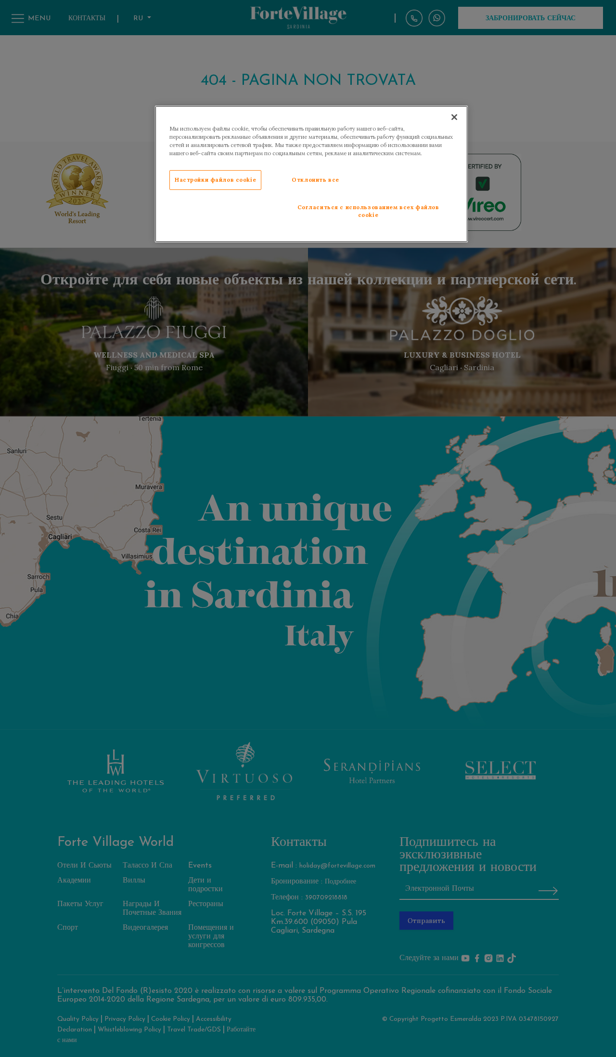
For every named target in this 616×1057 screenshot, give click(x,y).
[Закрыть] (454, 117)
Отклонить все (315, 179)
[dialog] (311, 174)
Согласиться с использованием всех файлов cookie (368, 211)
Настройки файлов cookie (215, 179)
